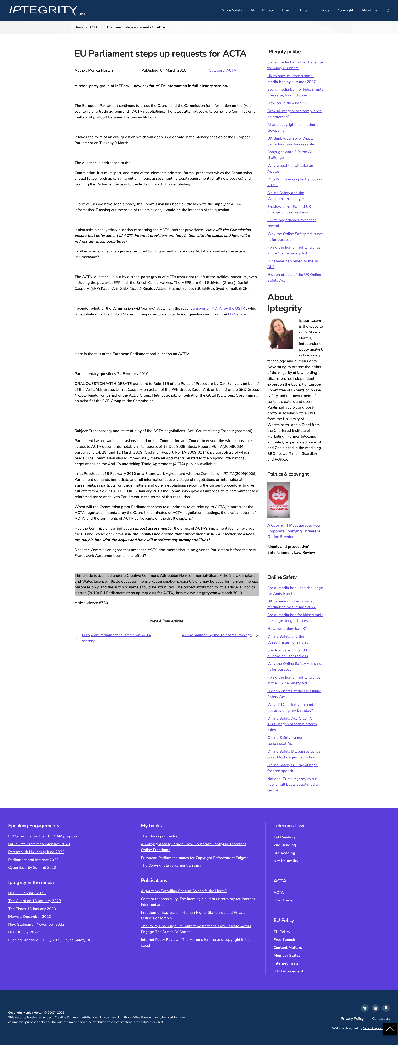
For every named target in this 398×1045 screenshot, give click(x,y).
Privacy (268, 10)
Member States (287, 955)
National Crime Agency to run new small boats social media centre (292, 784)
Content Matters (288, 947)
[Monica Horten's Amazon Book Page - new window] (386, 1008)
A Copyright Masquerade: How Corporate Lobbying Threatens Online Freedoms (294, 531)
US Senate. (237, 314)
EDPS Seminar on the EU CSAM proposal (43, 836)
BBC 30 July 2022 (23, 932)
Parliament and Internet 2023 (33, 859)
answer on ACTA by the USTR (219, 308)
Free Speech (284, 939)
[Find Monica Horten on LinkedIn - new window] (375, 1008)
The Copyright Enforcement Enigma (171, 865)
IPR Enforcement (288, 971)
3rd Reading (284, 852)
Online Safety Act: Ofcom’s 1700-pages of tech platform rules (292, 724)
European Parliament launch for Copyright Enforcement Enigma (195, 857)
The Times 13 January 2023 (32, 908)
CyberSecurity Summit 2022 (32, 867)
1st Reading (284, 837)
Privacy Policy (352, 1018)
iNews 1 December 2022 (29, 916)
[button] (388, 10)
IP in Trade (283, 900)
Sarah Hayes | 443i (376, 1028)
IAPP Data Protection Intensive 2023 (39, 844)
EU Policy (282, 931)
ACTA (279, 892)
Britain (305, 10)
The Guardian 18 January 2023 (34, 900)
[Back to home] (47, 10)
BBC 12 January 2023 (27, 893)
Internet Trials (286, 963)
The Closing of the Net (160, 836)
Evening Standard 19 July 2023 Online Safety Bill (50, 940)
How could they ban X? (287, 103)
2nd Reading (285, 845)
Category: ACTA (222, 70)
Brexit (287, 10)
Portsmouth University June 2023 (36, 851)
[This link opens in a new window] (365, 1008)
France (324, 10)
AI (252, 10)
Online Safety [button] (231, 10)
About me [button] (369, 10)
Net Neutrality (286, 860)
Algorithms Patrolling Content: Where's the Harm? (184, 890)
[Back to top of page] (390, 1028)
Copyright (345, 10)
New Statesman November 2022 (36, 924)
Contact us (381, 1018)
